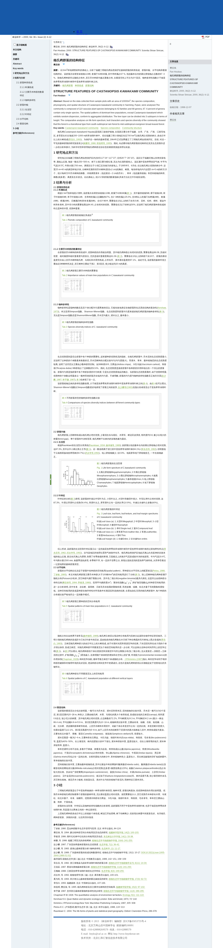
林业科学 (16, 37)
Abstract (17, 64)
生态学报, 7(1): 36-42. (109, 844)
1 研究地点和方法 (21, 73)
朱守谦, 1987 (69, 379)
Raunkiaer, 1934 (97, 445)
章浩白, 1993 (75, 139)
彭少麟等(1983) (125, 387)
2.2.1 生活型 (25, 109)
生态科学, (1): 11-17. (111, 848)
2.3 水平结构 (22, 119)
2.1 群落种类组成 (24, 82)
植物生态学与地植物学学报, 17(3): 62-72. (128, 879)
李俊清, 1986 (84, 582)
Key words (18, 68)
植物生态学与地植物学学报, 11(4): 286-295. (123, 891)
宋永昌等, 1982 (148, 449)
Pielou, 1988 (159, 571)
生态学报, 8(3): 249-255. (112, 871)
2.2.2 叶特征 (25, 114)
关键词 (16, 59)
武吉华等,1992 (92, 453)
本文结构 (17, 49)
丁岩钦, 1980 (59, 574)
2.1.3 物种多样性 (28, 100)
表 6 (58, 651)
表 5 (137, 574)
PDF (207, 37)
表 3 (161, 311)
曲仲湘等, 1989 (113, 445)
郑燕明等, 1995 (104, 143)
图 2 (73, 499)
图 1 (88, 449)
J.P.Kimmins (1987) (134, 659)
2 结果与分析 (19, 78)
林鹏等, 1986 (89, 143)
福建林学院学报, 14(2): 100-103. (124, 832)
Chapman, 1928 (70, 659)
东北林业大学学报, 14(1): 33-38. (118, 836)
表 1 (129, 193)
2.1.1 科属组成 (26, 87)
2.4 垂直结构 (22, 123)
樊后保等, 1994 (70, 582)
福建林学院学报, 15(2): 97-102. (130, 887)
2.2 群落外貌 (22, 105)
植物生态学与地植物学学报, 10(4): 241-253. (112, 840)
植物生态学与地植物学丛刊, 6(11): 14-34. (128, 863)
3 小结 (16, 128)
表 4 (145, 383)
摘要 (15, 54)
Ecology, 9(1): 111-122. (133, 895)
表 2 (119, 256)
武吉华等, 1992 (74, 553)
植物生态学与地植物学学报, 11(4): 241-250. (111, 867)
